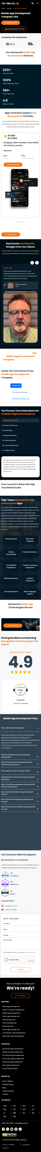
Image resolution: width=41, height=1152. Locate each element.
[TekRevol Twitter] (7, 1129)
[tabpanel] (20, 467)
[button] (37, 3)
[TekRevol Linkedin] (20, 1129)
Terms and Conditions (8, 1145)
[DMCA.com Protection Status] (9, 1134)
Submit (20, 969)
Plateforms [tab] (16, 386)
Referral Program (8, 1084)
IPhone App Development (11, 1016)
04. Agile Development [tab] (9, 435)
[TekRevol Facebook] (3, 1129)
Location (5, 1094)
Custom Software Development (13, 1010)
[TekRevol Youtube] (11, 1129)
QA (24, 1113)
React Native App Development (13, 1036)
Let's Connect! (11, 234)
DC (33, 1109)
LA (4, 1113)
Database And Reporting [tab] (20, 399)
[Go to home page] (10, 3)
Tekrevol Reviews (8, 1091)
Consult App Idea (11, 23)
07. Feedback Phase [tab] (8, 450)
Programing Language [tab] (19, 392)
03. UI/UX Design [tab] (7, 430)
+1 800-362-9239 (11, 910)
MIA (4, 1109)
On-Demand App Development (13, 1055)
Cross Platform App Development (13, 1033)
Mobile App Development (20, 8)
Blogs (4, 1088)
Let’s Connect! (20, 996)
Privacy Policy (31, 952)
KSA (4, 1116)
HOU (5, 1106)
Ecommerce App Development (13, 1059)
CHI (14, 1109)
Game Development (9, 1023)
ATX (14, 1106)
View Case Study (13, 165)
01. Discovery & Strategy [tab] (9, 420)
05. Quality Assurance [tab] (9, 440)
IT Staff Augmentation (10, 1068)
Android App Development (11, 1013)
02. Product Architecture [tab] (9, 425)
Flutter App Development (11, 1029)
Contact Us (5, 1148)
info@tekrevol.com (11, 906)
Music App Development (10, 1065)
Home (3, 8)
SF (33, 1106)
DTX (24, 1106)
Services (9, 8)
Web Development (8, 1020)
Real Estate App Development (12, 1062)
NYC (24, 1109)
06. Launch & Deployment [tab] (10, 445)
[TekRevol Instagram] (16, 1129)
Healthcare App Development (12, 1052)
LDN (14, 1116)
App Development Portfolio (14, 29)
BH (33, 1113)
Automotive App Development (12, 1049)
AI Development (7, 1026)
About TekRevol (7, 1081)
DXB (14, 1113)
